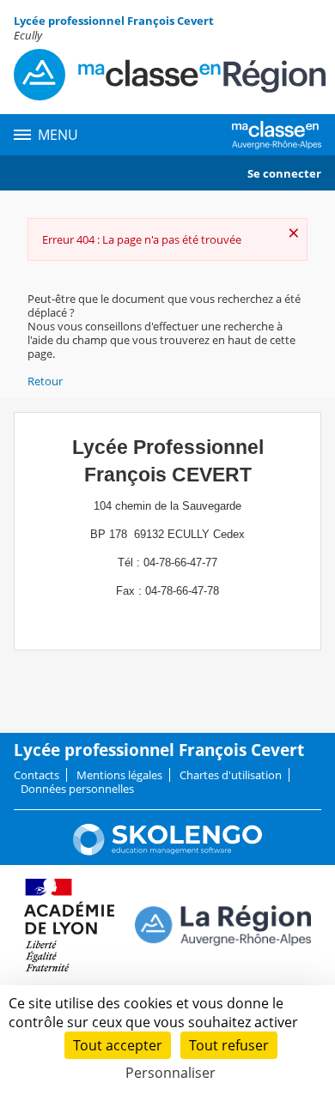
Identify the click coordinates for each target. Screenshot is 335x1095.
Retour (45, 381)
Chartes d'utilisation (231, 775)
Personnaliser (170, 1072)
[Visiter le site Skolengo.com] (167, 851)
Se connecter (284, 173)
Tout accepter (117, 1045)
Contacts (36, 775)
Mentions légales (119, 775)
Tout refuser (229, 1045)
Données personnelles (77, 789)
